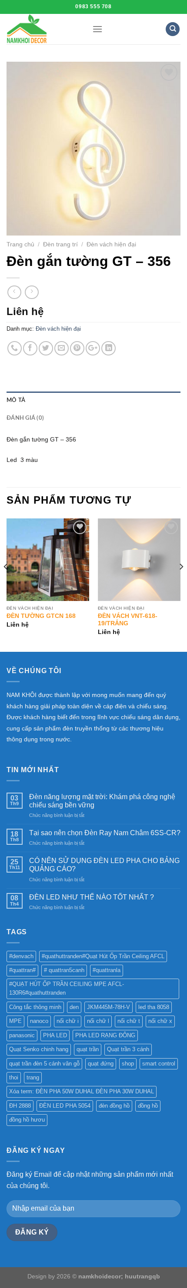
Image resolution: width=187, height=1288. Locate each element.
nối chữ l (98, 1021)
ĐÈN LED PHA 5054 (64, 1105)
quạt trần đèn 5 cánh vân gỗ (44, 1063)
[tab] (93, 400)
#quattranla (106, 970)
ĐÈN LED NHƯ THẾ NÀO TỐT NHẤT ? (91, 897)
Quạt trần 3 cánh (128, 1049)
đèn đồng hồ (114, 1105)
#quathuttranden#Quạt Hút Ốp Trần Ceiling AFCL (103, 956)
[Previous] (6, 584)
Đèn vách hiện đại (111, 244)
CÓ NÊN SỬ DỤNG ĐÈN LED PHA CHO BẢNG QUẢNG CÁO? (104, 865)
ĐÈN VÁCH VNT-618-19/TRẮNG (127, 620)
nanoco (39, 1021)
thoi (13, 1077)
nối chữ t (128, 1021)
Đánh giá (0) (25, 418)
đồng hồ (148, 1105)
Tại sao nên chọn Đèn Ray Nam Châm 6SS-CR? (104, 833)
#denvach (21, 956)
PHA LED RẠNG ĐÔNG (105, 1035)
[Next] (181, 584)
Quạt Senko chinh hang (38, 1049)
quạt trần (88, 1049)
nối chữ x (160, 1021)
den (74, 1007)
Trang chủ (20, 244)
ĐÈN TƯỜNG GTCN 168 (41, 616)
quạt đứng (101, 1063)
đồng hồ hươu (27, 1119)
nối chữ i (68, 1021)
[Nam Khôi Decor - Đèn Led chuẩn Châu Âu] (43, 29)
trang (33, 1077)
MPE (15, 1021)
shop (128, 1063)
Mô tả (16, 400)
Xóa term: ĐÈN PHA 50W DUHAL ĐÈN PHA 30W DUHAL (81, 1091)
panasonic (22, 1035)
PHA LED (55, 1035)
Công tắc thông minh (35, 1007)
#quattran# (22, 970)
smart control (158, 1063)
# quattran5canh (64, 970)
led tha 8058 (153, 1007)
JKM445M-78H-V (108, 1007)
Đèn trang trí (60, 244)
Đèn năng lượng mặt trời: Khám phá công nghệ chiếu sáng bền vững (102, 801)
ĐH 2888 (20, 1105)
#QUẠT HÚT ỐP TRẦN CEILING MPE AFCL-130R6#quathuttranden (66, 988)
